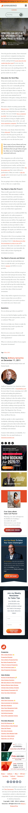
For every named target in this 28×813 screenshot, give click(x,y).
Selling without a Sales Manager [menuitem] (9, 726)
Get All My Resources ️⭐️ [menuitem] (7, 723)
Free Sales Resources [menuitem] (7, 721)
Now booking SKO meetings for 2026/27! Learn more (14, 1)
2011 (8, 352)
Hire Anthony (11, 576)
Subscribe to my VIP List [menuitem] (7, 738)
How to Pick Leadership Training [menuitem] (9, 716)
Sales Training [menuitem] (5, 698)
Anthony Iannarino (18, 43)
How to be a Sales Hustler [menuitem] (8, 736)
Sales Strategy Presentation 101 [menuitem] (9, 690)
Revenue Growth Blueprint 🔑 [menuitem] (9, 677)
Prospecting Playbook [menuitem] (6, 657)
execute (8, 266)
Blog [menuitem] (16, 774)
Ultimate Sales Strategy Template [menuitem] (10, 688)
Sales (5, 352)
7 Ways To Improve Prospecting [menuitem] (9, 665)
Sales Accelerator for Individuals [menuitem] (9, 703)
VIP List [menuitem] (22, 774)
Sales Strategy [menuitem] (5, 675)
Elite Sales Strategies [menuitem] (6, 731)
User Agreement (9, 789)
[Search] (20, 14)
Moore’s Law (5, 109)
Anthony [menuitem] (9, 774)
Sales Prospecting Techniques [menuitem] (8, 670)
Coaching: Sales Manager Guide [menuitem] (9, 733)
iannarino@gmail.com (7, 437)
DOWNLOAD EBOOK (13, 530)
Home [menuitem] (3, 774)
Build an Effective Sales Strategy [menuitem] (9, 685)
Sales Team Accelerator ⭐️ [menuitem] (8, 700)
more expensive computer (8, 123)
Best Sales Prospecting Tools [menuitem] (8, 662)
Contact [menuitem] (14, 778)
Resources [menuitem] (20, 776)
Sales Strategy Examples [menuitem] (7, 680)
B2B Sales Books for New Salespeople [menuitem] (11, 682)
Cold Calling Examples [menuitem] (7, 713)
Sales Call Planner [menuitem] (6, 728)
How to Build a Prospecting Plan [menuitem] (9, 660)
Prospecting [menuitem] (4, 652)
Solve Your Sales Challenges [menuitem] (8, 693)
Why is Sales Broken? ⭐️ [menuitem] (7, 655)
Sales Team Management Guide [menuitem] (9, 708)
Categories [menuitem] (14, 9)
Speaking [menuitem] (5, 776)
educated (7, 132)
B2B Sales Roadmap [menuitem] (6, 705)
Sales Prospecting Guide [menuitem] (7, 710)
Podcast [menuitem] (12, 776)
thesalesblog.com (21, 388)
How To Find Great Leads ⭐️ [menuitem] (8, 667)
